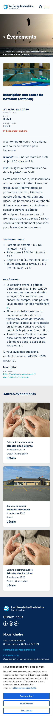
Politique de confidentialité (24, 688)
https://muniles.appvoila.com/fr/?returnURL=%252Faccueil (19, 376)
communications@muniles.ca (19, 649)
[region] (26, 689)
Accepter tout (26, 696)
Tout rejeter (26, 710)
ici (8, 307)
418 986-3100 (11, 655)
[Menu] (46, 7)
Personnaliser (26, 703)
